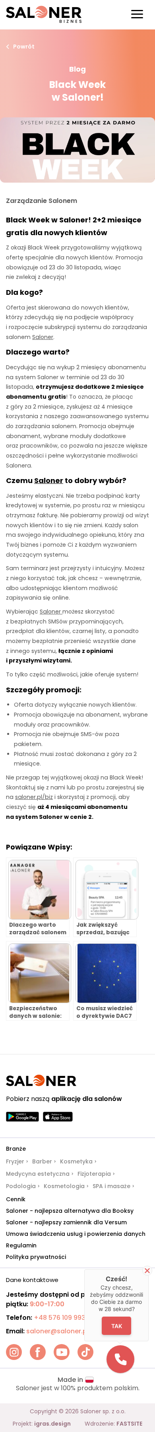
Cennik (15, 1199)
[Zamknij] (147, 1271)
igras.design (52, 1424)
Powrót (24, 46)
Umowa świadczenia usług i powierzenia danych (75, 1234)
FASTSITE (129, 1424)
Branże (16, 1148)
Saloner (48, 480)
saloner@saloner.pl (57, 1331)
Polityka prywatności (36, 1257)
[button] (120, 1359)
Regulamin (21, 1245)
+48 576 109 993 (59, 1317)
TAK (116, 1325)
